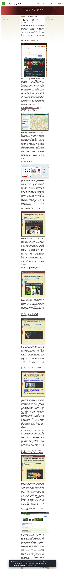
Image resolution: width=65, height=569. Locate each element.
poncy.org (43, 563)
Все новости (49, 19)
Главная (23, 16)
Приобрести (40, 3)
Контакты (61, 3)
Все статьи (5, 19)
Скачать (51, 3)
